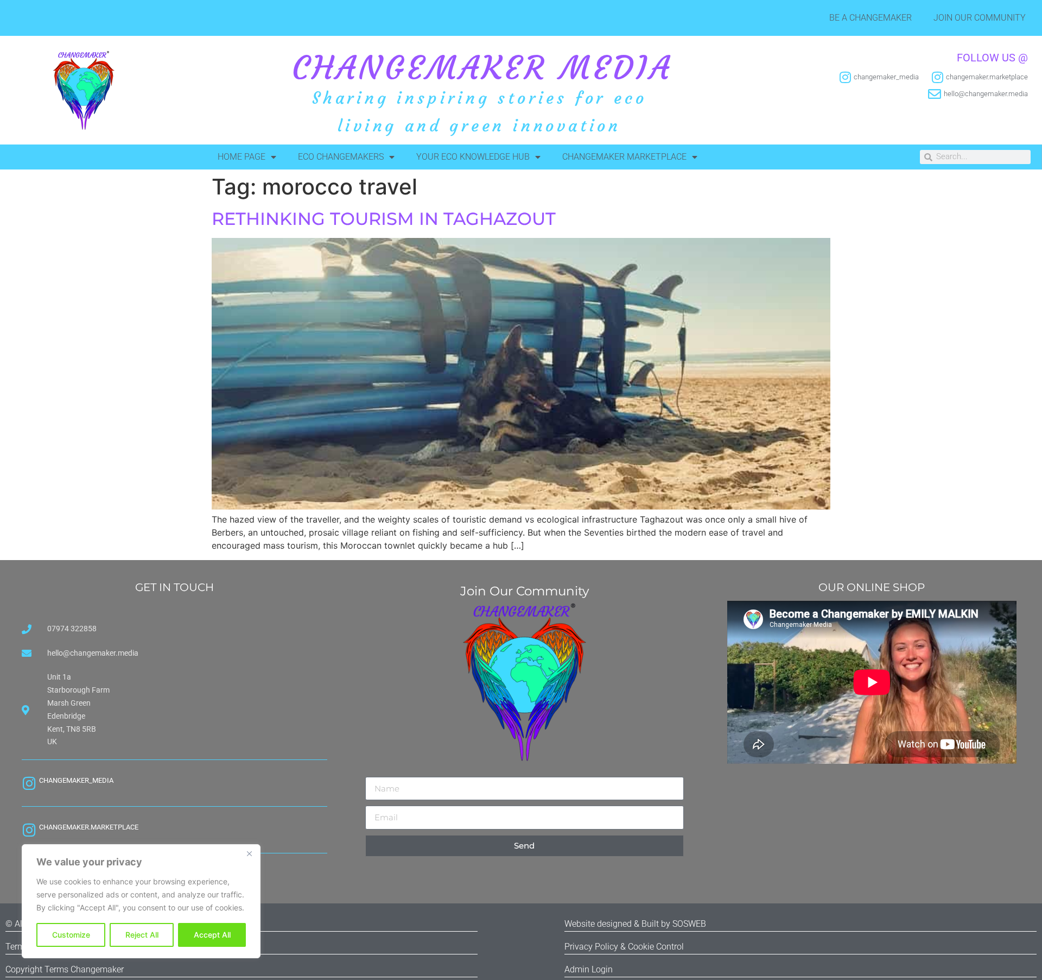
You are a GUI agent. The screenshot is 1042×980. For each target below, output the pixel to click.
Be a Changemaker (870, 17)
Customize (71, 934)
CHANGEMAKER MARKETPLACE (624, 157)
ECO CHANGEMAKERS (341, 157)
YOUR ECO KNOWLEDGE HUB (473, 157)
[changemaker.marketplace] (29, 829)
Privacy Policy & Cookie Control (624, 946)
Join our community (979, 17)
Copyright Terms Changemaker (64, 969)
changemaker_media (76, 780)
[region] (141, 901)
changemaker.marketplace (88, 827)
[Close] (249, 853)
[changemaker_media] (29, 783)
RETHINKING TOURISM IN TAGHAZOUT (384, 218)
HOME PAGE (241, 157)
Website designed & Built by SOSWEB (635, 924)
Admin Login (588, 969)
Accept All (212, 934)
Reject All (141, 934)
